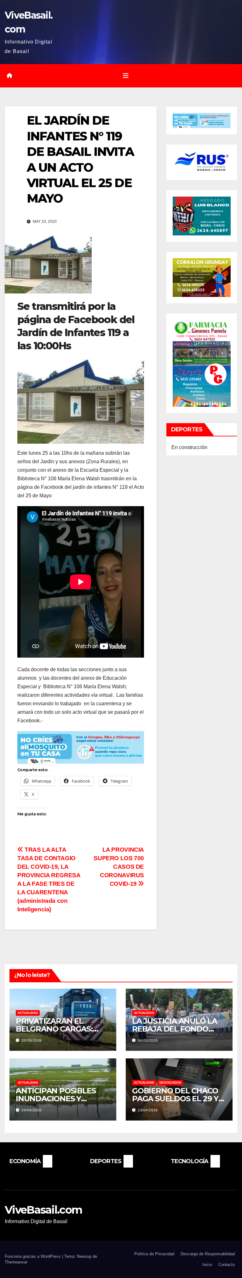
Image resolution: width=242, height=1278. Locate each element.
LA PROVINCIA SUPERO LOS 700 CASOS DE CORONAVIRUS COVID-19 (119, 866)
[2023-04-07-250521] (80, 747)
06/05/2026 (148, 1040)
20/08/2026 (31, 1040)
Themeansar (16, 1262)
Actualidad (28, 1013)
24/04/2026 (31, 1110)
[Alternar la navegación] (126, 76)
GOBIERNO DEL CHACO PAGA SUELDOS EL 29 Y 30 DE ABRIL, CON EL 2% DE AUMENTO (177, 1102)
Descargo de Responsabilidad (208, 1253)
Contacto (226, 1264)
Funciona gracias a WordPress (33, 1256)
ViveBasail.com (43, 1209)
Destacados (170, 1082)
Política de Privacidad (154, 1253)
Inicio (207, 1264)
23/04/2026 (148, 1110)
